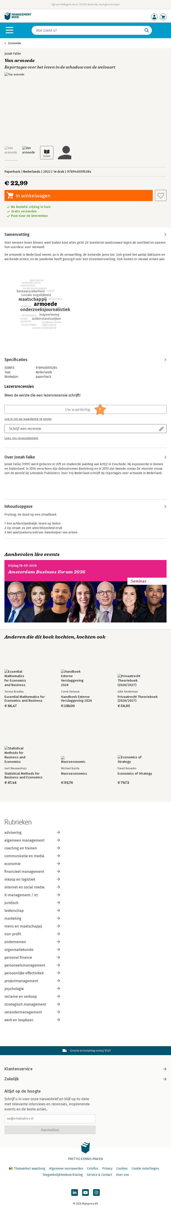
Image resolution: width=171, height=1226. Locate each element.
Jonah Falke (12, 54)
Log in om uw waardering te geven (28, 419)
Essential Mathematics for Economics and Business (24, 699)
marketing (12, 918)
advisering (13, 832)
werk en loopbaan (18, 1020)
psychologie (14, 989)
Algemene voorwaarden (66, 1168)
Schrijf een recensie (25, 428)
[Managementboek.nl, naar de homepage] (17, 19)
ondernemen (15, 942)
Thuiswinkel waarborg (29, 1168)
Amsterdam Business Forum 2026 (47, 572)
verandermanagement (23, 1012)
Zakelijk (11, 1079)
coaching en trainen (20, 848)
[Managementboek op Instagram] (96, 1192)
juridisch (11, 903)
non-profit (12, 934)
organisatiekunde (18, 950)
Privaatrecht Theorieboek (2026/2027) (138, 699)
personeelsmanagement (24, 965)
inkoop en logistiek (19, 879)
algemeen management (24, 840)
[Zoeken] (146, 30)
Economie (14, 43)
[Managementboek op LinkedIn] (74, 1192)
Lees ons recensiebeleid (21, 438)
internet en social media (24, 887)
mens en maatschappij (23, 926)
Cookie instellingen (145, 1168)
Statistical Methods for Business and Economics (23, 775)
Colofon (92, 1168)
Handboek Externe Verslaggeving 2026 (76, 699)
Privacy (107, 1168)
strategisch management (25, 1004)
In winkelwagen (33, 196)
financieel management (24, 871)
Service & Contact (99, 1175)
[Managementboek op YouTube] (85, 1192)
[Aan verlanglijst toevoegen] (161, 195)
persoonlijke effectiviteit (24, 973)
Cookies (122, 1168)
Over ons (122, 1175)
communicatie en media (24, 856)
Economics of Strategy (135, 774)
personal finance (18, 957)
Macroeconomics (74, 774)
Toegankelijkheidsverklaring (62, 1175)
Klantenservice (18, 1068)
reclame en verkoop (20, 996)
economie (12, 864)
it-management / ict (21, 895)
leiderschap (14, 911)
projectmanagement (21, 981)
